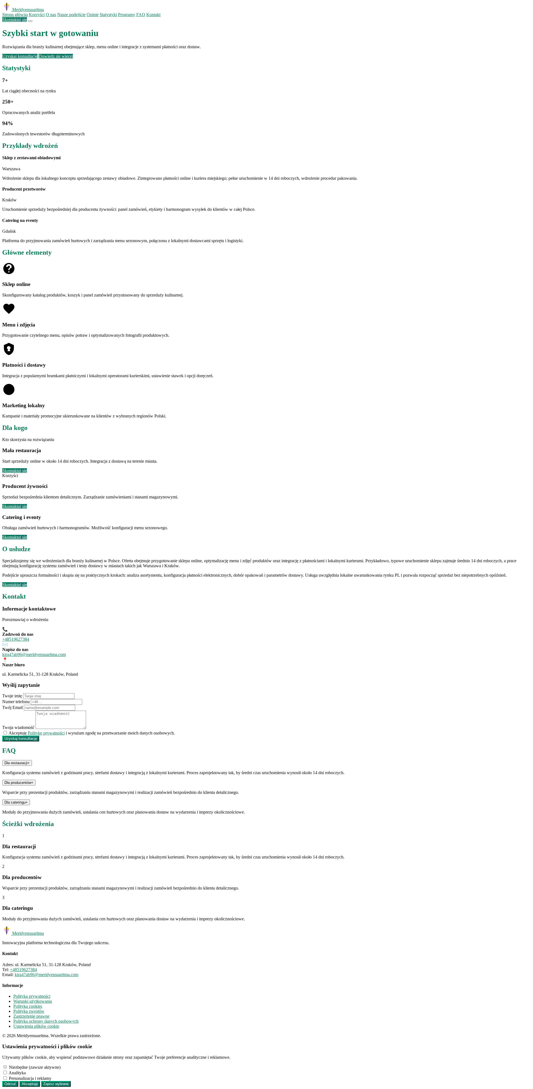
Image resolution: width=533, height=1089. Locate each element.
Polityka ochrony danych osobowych (46, 1021)
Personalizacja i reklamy (30, 1078)
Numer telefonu (16, 701)
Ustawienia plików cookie (36, 1026)
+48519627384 (15, 639)
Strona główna (15, 14)
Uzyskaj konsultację (19, 56)
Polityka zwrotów (28, 1011)
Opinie (93, 14)
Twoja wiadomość (18, 727)
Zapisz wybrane (56, 1084)
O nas (51, 14)
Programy (126, 14)
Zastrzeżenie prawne (31, 1016)
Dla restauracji (17, 763)
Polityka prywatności (31, 996)
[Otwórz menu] (30, 21)
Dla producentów (18, 783)
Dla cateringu (16, 802)
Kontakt (153, 14)
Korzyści (37, 14)
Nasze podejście (71, 14)
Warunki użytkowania (32, 1001)
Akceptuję (30, 1084)
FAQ (140, 14)
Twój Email (12, 707)
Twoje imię (12, 695)
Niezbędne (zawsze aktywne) (35, 1067)
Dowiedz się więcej (56, 56)
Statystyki (108, 14)
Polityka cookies (27, 1006)
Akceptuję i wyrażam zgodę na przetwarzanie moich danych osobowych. (92, 733)
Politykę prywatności (46, 733)
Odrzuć (10, 1084)
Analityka (17, 1072)
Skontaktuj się (14, 19)
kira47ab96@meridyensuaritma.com (34, 654)
